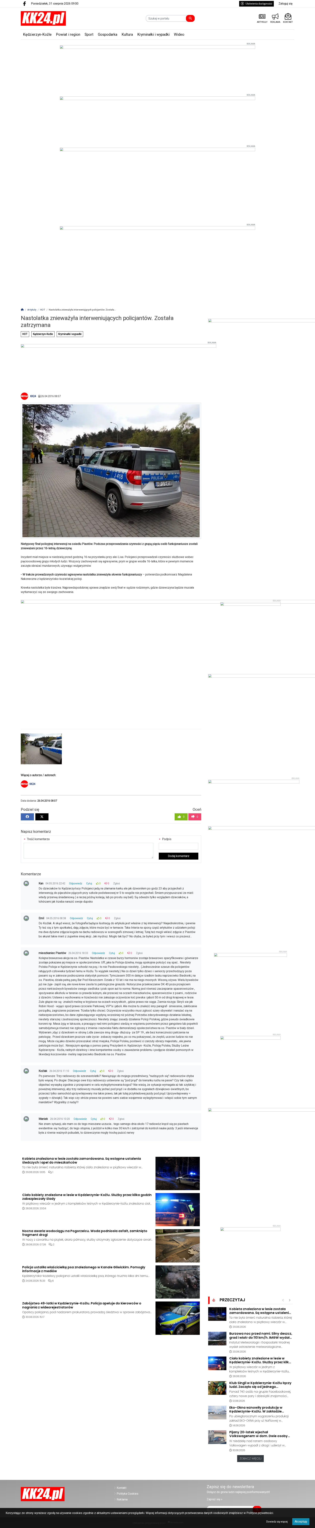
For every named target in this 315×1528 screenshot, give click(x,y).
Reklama (122, 1499)
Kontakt (121, 1488)
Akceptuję (301, 1521)
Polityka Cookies (127, 1493)
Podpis (166, 839)
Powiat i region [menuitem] (68, 34)
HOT (25, 334)
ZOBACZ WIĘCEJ (250, 1458)
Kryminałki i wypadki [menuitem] (153, 34)
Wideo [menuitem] (179, 34)
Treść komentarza (38, 839)
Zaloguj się (285, 3)
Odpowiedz (75, 883)
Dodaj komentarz (178, 856)
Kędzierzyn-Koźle (43, 334)
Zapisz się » (214, 1499)
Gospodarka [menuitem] (107, 34)
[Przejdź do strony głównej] (53, 18)
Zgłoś (116, 883)
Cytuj (89, 883)
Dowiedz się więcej (277, 1521)
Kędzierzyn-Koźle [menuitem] (37, 34)
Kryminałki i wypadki (69, 334)
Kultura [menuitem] (127, 34)
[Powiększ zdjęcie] (41, 748)
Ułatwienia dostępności (259, 3)
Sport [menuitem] (89, 34)
